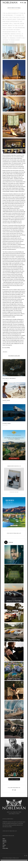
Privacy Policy (5, 848)
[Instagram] (15, 790)
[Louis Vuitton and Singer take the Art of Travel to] (14, 632)
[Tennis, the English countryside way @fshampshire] (14, 573)
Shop (3, 846)
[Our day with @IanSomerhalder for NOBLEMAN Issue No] (14, 554)
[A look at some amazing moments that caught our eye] (14, 612)
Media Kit (4, 841)
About (4, 838)
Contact (4, 845)
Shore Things (6, 400)
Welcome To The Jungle (9, 378)
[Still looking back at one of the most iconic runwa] (14, 709)
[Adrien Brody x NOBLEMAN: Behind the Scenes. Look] (14, 651)
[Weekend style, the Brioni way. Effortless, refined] (14, 690)
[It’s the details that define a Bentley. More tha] (14, 729)
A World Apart (7, 423)
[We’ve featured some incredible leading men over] (14, 748)
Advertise (4, 840)
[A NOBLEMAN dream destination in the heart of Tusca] (14, 767)
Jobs (3, 843)
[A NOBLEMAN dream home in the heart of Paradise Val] (14, 670)
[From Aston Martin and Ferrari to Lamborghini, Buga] (14, 593)
